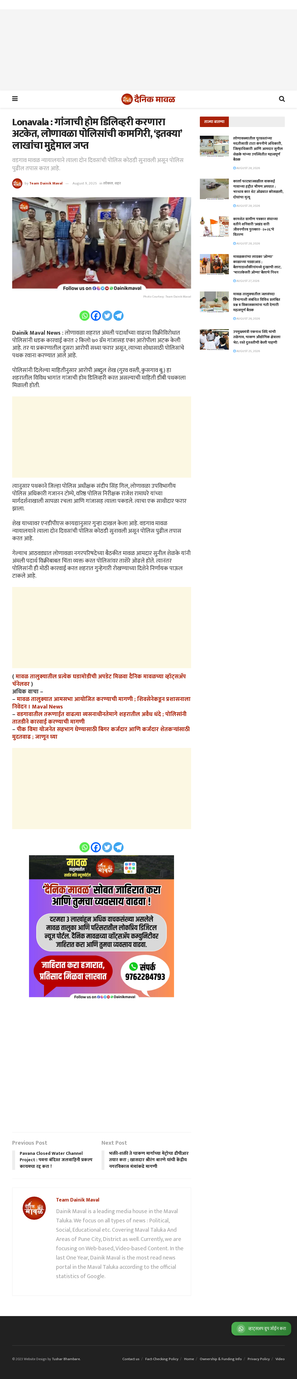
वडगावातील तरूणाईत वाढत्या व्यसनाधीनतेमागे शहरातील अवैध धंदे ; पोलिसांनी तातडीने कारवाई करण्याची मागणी (99, 718)
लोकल (108, 183)
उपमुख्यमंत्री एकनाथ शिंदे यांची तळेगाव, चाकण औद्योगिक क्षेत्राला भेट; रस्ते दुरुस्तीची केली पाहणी (256, 337)
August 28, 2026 (248, 168)
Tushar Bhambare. (66, 1359)
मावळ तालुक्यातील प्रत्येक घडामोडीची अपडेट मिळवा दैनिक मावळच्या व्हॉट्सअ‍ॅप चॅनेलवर (99, 680)
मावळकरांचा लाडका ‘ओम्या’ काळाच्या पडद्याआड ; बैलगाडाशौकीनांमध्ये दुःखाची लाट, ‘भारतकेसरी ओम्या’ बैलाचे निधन (257, 264)
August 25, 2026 (248, 351)
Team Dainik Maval (46, 183)
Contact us (131, 1359)
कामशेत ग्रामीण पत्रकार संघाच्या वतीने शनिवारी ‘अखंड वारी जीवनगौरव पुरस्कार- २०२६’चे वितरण (255, 227)
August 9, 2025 (85, 183)
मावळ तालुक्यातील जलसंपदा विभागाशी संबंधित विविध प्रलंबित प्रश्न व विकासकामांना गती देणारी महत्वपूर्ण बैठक (256, 302)
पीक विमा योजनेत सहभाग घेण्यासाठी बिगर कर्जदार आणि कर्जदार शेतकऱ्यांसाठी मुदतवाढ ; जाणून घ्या (101, 733)
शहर (118, 183)
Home (189, 1359)
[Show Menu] (15, 99)
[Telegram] (118, 316)
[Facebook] (96, 316)
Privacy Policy (259, 1359)
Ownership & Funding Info (221, 1359)
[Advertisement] (148, 49)
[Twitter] (107, 316)
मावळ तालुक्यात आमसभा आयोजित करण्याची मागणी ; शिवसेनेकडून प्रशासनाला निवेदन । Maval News (101, 703)
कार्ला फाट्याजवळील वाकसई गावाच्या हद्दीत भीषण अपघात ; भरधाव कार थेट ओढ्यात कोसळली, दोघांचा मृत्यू (258, 189)
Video (280, 1359)
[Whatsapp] (84, 316)
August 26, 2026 (248, 318)
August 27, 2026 (247, 281)
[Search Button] (282, 99)
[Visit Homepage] (148, 99)
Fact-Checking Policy (161, 1359)
